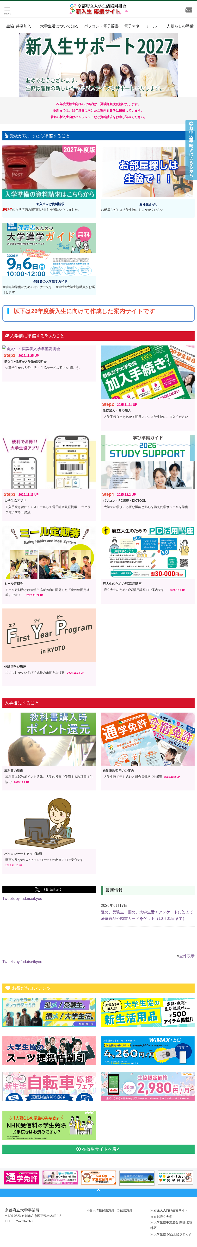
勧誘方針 (126, 1210)
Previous (8, 1178)
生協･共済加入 (18, 26)
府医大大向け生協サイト (171, 1210)
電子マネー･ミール (140, 26)
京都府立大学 (163, 1217)
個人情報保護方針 (101, 1210)
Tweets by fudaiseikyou (22, 898)
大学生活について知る (59, 26)
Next (187, 1178)
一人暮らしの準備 (178, 26)
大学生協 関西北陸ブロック (173, 1234)
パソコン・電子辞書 (101, 26)
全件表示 (187, 956)
